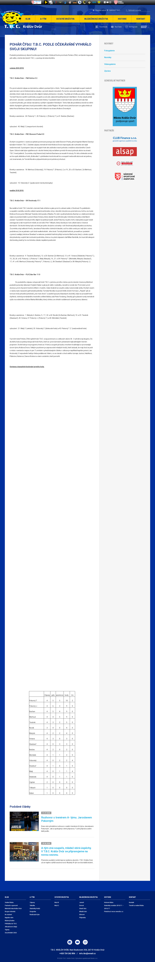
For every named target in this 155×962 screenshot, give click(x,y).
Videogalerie (110, 64)
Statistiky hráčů (35, 908)
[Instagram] (110, 2)
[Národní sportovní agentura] (124, 176)
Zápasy (32, 902)
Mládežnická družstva (96, 19)
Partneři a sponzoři (11, 905)
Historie (122, 19)
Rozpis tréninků (10, 911)
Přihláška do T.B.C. (11, 923)
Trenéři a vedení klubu (136, 905)
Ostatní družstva (65, 19)
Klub (28, 19)
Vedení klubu (9, 902)
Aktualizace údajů (11, 927)
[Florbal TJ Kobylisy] (89, 2)
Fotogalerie (109, 50)
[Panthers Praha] (84, 2)
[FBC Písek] (60, 2)
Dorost (81, 905)
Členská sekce (100, 10)
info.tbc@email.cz (87, 953)
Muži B (56, 902)
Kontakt (140, 19)
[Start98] (45, 2)
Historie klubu (108, 902)
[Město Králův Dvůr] (124, 106)
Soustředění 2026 (11, 933)
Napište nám (9, 917)
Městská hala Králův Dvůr (13, 908)
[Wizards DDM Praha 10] (74, 2)
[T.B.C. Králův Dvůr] (99, 2)
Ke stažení (8, 914)
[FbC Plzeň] (94, 2)
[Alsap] (124, 151)
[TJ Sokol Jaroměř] (79, 2)
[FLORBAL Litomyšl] (55, 2)
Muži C (56, 905)
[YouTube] (107, 2)
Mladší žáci (83, 911)
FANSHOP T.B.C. (114, 10)
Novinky (107, 57)
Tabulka (32, 905)
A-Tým (43, 19)
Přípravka (82, 917)
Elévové (82, 914)
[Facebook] (105, 2)
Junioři (81, 902)
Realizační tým (35, 914)
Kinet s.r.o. (94, 958)
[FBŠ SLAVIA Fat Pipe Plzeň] (70, 2)
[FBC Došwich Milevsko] (65, 2)
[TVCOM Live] (145, 27)
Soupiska (33, 911)
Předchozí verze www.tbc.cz (113, 911)
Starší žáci (82, 908)
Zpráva (107, 71)
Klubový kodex (9, 920)
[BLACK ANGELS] (50, 2)
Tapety (7, 930)
